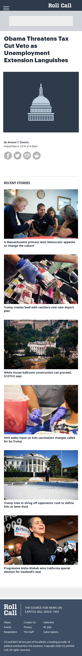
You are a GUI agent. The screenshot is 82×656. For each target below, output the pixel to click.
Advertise (48, 622)
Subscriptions (50, 632)
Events (7, 627)
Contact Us (30, 622)
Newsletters (10, 632)
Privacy (28, 627)
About (7, 622)
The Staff (29, 632)
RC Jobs (47, 627)
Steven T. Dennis (18, 142)
